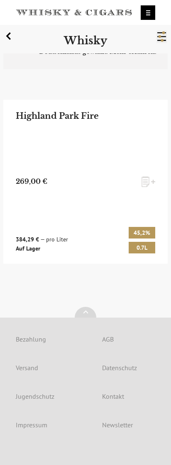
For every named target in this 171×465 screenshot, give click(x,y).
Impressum (31, 425)
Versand (27, 368)
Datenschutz (119, 368)
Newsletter (117, 425)
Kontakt (113, 396)
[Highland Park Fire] (85, 181)
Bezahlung (31, 339)
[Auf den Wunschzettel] (148, 181)
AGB (108, 339)
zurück (10, 38)
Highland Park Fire (57, 116)
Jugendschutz (35, 396)
